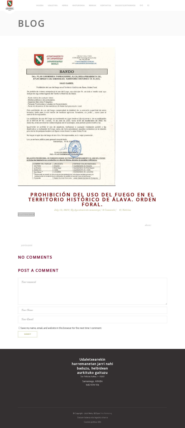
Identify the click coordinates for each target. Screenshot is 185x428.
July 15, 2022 (61, 210)
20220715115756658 (26, 214)
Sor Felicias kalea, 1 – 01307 (92, 376)
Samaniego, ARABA (92, 381)
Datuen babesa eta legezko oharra (92, 417)
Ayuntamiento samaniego (87, 210)
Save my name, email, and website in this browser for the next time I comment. (61, 328)
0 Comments (109, 210)
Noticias (126, 210)
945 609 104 (92, 385)
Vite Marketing (106, 413)
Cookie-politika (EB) (92, 422)
